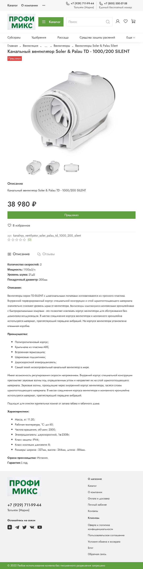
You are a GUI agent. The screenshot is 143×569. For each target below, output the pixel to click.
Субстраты (13, 37)
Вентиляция (30, 45)
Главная (12, 45)
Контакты (93, 511)
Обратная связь (97, 554)
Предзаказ (71, 215)
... (46, 45)
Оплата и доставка (98, 498)
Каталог (12, 5)
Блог (90, 548)
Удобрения (39, 37)
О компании (29, 5)
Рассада (63, 37)
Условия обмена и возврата (104, 541)
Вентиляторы (62, 45)
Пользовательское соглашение (106, 535)
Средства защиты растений (97, 37)
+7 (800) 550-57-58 (115, 3)
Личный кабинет (97, 504)
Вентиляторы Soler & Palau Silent (96, 45)
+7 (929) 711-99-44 (82, 3)
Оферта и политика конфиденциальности (100, 527)
